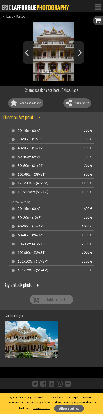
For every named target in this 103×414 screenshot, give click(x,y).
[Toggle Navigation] (98, 7)
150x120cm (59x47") (33, 192)
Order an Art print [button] (18, 117)
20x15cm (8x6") (29, 130)
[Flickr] (68, 383)
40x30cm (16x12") (31, 148)
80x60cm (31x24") (31, 166)
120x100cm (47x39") (33, 183)
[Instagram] (60, 383)
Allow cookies (69, 408)
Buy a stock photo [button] (17, 284)
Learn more (41, 408)
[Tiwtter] (35, 383)
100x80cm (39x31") (32, 174)
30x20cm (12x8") (30, 139)
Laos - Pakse (15, 16)
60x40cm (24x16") (31, 157)
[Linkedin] (51, 383)
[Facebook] (43, 383)
